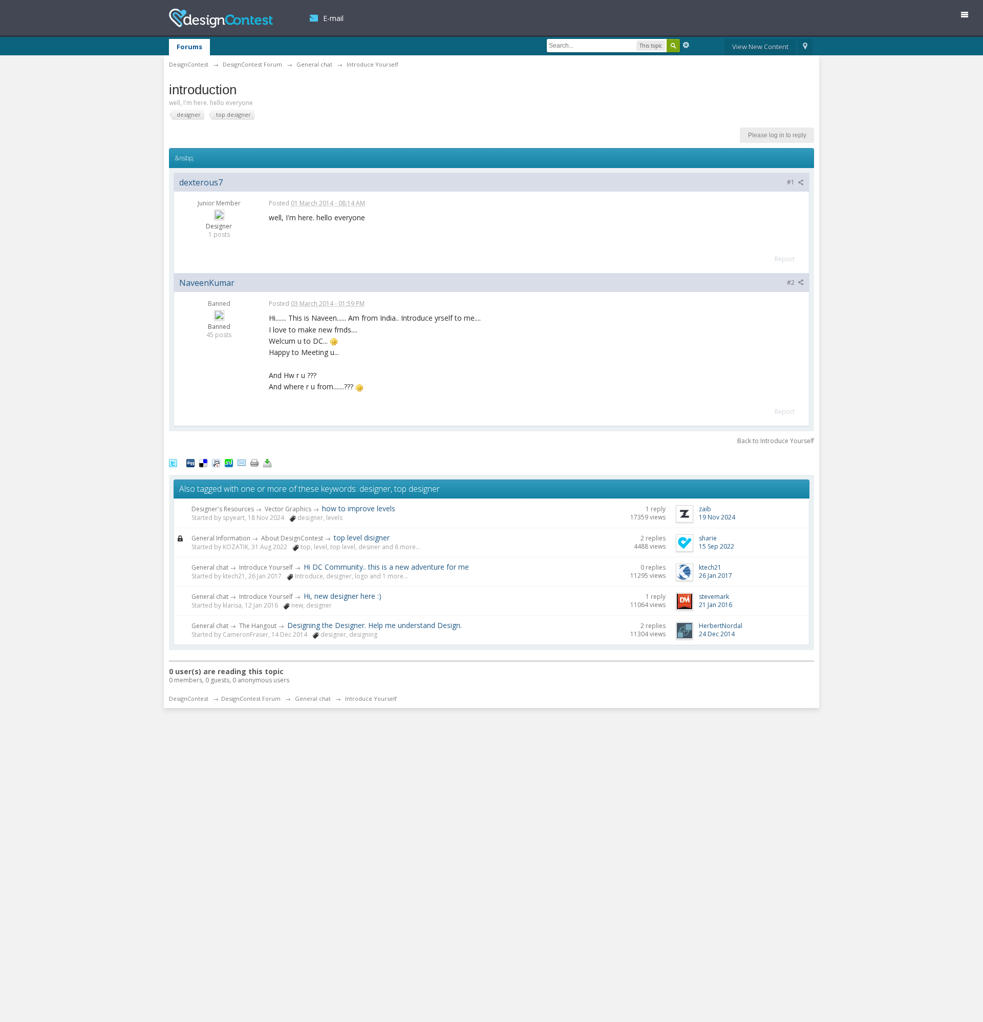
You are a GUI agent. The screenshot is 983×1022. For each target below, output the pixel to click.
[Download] (267, 462)
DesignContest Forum (251, 698)
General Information (220, 538)
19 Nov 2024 (717, 517)
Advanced (686, 45)
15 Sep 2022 (716, 546)
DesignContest (221, 18)
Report (785, 259)
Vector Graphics (288, 509)
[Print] (254, 462)
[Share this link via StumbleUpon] (229, 462)
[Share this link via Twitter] (173, 462)
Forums (189, 46)
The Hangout (257, 625)
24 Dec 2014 (717, 634)
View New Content (760, 46)
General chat (209, 567)
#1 (791, 182)
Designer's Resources (222, 509)
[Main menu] (968, 16)
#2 (791, 282)
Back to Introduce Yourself (775, 440)
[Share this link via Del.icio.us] (203, 462)
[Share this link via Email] (242, 462)
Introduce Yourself (266, 567)
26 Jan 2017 (715, 575)
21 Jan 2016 (715, 604)
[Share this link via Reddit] (216, 462)
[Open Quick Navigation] (805, 47)
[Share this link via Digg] (190, 462)
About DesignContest (292, 538)
